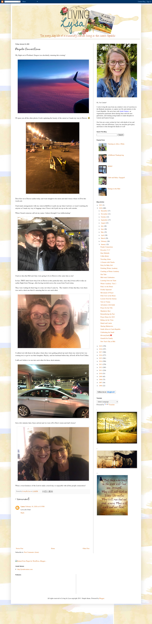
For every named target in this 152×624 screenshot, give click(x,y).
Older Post (86, 548)
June (102, 229)
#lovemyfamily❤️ (106, 335)
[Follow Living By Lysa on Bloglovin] (106, 393)
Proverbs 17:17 (105, 250)
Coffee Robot (104, 256)
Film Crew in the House (108, 296)
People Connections (106, 247)
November (104, 214)
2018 (101, 349)
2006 (101, 386)
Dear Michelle (104, 253)
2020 (101, 208)
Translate (112, 405)
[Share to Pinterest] (52, 491)
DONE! (110, 166)
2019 (101, 346)
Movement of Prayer (106, 293)
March (103, 238)
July (102, 226)
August (103, 223)
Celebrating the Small (107, 332)
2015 (101, 358)
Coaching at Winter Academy (109, 271)
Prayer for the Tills (106, 308)
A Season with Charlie (107, 262)
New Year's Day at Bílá (107, 341)
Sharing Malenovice (106, 326)
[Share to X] (48, 491)
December (104, 211)
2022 (101, 205)
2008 (101, 379)
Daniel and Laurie (106, 323)
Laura (23, 506)
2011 (101, 370)
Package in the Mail (114, 189)
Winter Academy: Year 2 (108, 283)
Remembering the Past (107, 314)
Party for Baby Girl (106, 265)
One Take (103, 274)
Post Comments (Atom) (31, 552)
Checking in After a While (116, 144)
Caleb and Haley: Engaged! (116, 177)
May (102, 232)
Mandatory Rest (105, 311)
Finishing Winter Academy (109, 268)
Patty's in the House (106, 286)
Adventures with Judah (107, 305)
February (104, 241)
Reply (22, 513)
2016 (101, 355)
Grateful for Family (106, 338)
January (103, 244)
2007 (101, 382)
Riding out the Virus (106, 320)
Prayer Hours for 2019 (107, 317)
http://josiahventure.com (25, 569)
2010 (101, 373)
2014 (101, 361)
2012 (101, 367)
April (103, 235)
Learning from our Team (108, 280)
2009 (101, 376)
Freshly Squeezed (105, 289)
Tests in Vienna (105, 302)
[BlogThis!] (45, 491)
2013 (101, 364)
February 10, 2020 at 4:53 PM (34, 506)
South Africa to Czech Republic (110, 329)
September (104, 220)
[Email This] (43, 491)
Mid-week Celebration (107, 277)
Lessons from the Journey (108, 299)
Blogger (101, 598)
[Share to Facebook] (50, 491)
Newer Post (19, 548)
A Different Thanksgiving (116, 155)
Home (53, 548)
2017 (101, 352)
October (103, 217)
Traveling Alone (105, 259)
